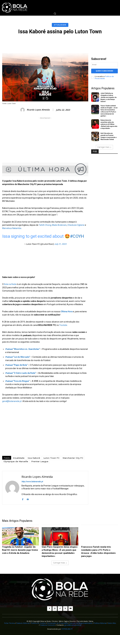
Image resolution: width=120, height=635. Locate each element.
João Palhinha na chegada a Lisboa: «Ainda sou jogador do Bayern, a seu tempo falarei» (109, 97)
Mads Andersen (59, 225)
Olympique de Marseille (16, 461)
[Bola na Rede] (60, 590)
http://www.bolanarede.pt (32, 481)
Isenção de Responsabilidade (81, 623)
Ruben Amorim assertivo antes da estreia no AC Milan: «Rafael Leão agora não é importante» (109, 124)
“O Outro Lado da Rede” (20, 373)
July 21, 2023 (60, 244)
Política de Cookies (38, 623)
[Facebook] (23, 499)
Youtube (63, 325)
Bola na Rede (10, 284)
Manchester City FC (73, 458)
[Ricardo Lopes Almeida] (23, 110)
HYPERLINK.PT (67, 629)
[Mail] (28, 499)
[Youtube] (70, 608)
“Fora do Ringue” (17, 381)
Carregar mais (103, 147)
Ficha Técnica (9, 623)
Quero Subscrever (104, 71)
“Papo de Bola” (16, 365)
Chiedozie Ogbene (75, 225)
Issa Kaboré (34, 458)
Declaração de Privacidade (57, 623)
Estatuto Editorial (23, 623)
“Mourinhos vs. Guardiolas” (22, 349)
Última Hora (67, 311)
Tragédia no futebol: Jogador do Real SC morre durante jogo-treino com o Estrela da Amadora (20, 550)
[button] (55, 13)
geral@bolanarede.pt (12, 401)
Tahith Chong (45, 225)
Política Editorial (100, 623)
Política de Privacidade (104, 77)
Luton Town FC (51, 458)
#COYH (77, 236)
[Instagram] (54, 608)
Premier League (39, 461)
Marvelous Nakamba (11, 228)
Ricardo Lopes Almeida (38, 110)
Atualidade (60, 25)
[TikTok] (60, 608)
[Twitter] (65, 608)
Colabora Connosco (47, 625)
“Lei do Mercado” (17, 357)
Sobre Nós (112, 623)
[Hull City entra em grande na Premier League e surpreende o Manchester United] (95, 136)
